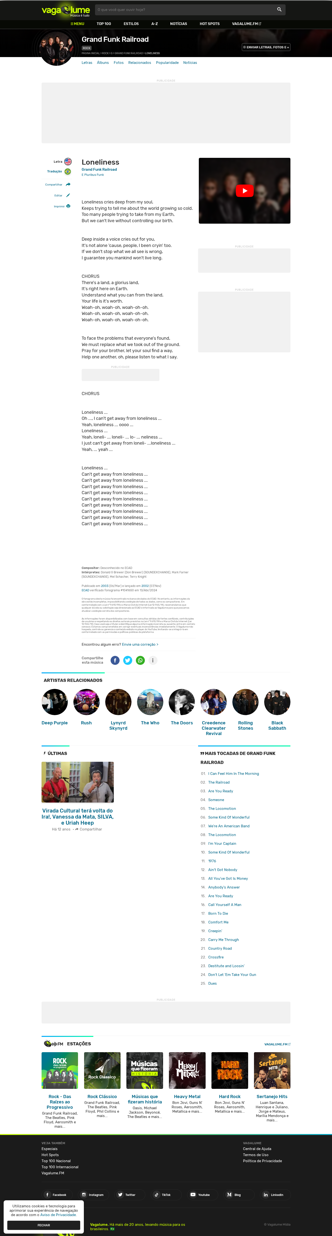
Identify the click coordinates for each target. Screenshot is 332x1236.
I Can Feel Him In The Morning (233, 773)
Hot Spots (210, 24)
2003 (104, 586)
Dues (212, 983)
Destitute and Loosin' (226, 966)
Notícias (178, 24)
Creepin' (215, 931)
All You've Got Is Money (228, 878)
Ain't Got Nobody (222, 870)
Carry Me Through (223, 940)
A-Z (154, 24)
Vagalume (66, 10)
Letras (87, 62)
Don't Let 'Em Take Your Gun (232, 975)
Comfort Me (218, 922)
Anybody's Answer (224, 887)
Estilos (131, 24)
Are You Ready (220, 791)
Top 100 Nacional (56, 1161)
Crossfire (216, 957)
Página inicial (91, 53)
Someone (216, 800)
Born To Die (218, 913)
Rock (86, 48)
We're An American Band (229, 826)
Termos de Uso (256, 1155)
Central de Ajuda (257, 1149)
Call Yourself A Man (224, 905)
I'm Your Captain (222, 843)
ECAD (85, 590)
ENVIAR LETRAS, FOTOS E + (268, 47)
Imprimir (59, 206)
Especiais (50, 1149)
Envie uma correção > (140, 644)
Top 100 (104, 24)
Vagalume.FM (245, 24)
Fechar (44, 1225)
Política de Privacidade (262, 1161)
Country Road (220, 948)
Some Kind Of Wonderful (229, 817)
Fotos (119, 62)
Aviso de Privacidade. (58, 1215)
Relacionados (139, 62)
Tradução (54, 171)
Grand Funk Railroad (115, 39)
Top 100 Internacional (60, 1167)
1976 (212, 861)
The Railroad (219, 782)
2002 (145, 586)
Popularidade (167, 62)
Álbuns (103, 62)
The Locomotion (222, 808)
